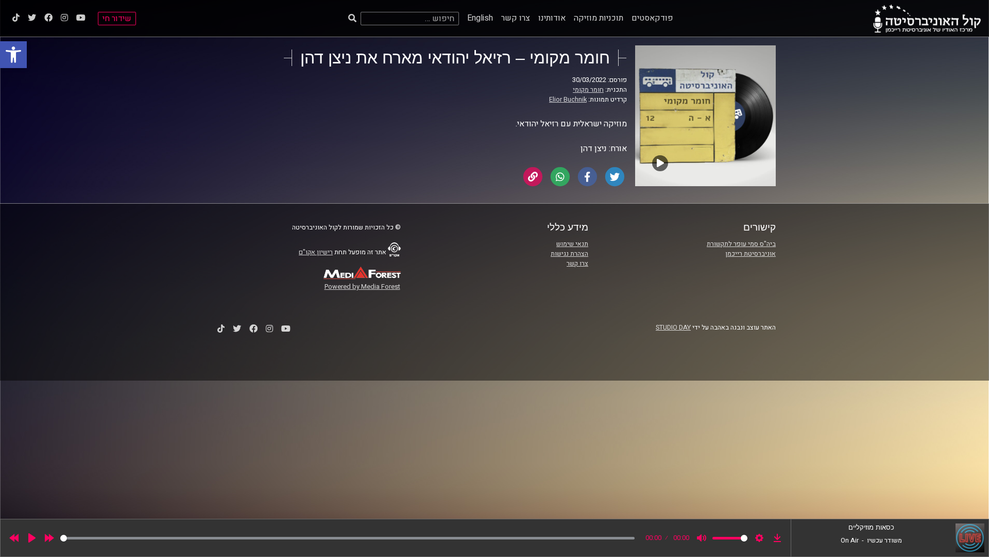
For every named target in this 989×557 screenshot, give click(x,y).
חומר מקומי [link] (588, 89)
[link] (13, 54)
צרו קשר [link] (515, 18)
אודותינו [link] (552, 18)
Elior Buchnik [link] (568, 99)
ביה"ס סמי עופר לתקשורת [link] (741, 244)
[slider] (347, 538)
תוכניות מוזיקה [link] (598, 18)
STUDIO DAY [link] (673, 327)
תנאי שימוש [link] (572, 244)
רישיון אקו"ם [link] (316, 252)
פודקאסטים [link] (652, 18)
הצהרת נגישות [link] (569, 253)
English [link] (480, 18)
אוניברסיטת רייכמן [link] (750, 253)
